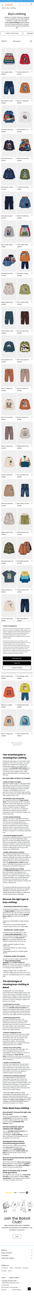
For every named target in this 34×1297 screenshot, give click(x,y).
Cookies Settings (17, 668)
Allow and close (17, 658)
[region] (17, 646)
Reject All (17, 663)
